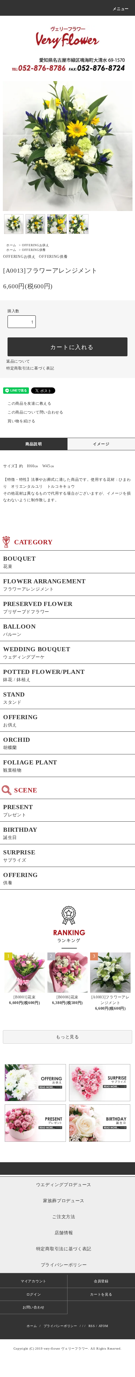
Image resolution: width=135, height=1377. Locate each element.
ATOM (103, 1326)
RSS (92, 1326)
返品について (18, 361)
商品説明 (33, 444)
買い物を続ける (21, 421)
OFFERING (35, 245)
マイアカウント (33, 1281)
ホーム (11, 245)
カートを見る (101, 1294)
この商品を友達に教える (29, 403)
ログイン (33, 1294)
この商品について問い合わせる (35, 412)
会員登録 (101, 1281)
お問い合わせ (34, 1307)
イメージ (101, 444)
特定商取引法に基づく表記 (30, 368)
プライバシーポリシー (60, 1326)
